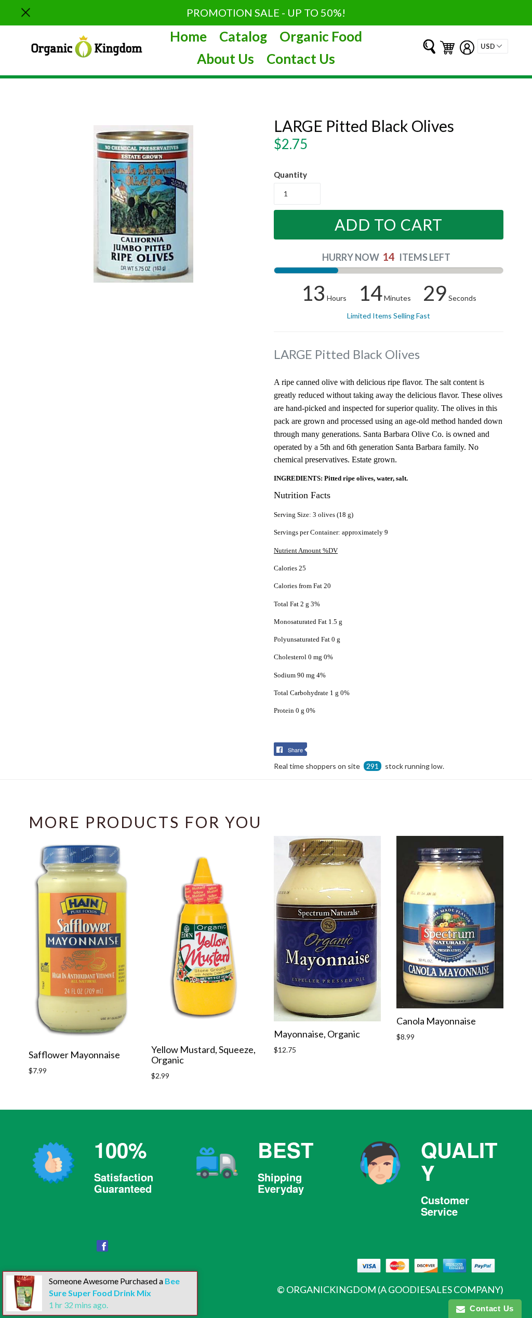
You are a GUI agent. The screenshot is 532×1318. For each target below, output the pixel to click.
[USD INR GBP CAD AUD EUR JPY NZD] (492, 46)
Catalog (243, 36)
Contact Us (301, 58)
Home (188, 36)
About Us (225, 58)
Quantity (290, 174)
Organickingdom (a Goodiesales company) (394, 1289)
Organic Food (321, 36)
